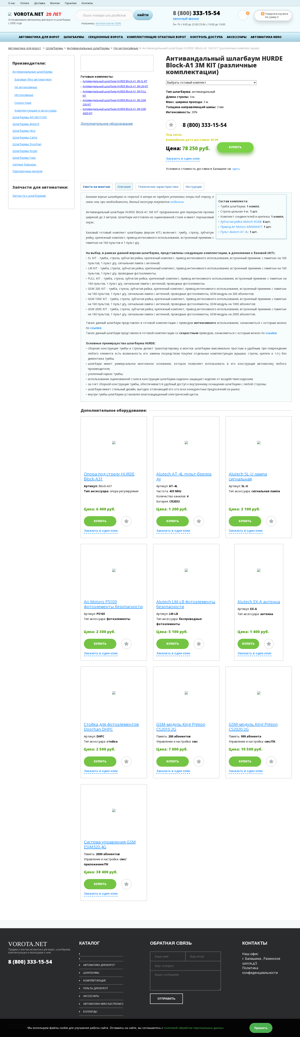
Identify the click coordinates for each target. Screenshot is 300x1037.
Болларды (90, 1011)
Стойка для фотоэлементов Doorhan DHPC (111, 727)
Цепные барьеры (24, 164)
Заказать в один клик (183, 158)
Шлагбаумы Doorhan (26, 144)
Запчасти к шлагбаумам (29, 196)
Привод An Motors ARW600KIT (241, 227)
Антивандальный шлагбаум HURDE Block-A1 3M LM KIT (115, 86)
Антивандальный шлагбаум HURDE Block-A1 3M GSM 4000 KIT (114, 111)
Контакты (87, 3)
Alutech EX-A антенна (259, 601)
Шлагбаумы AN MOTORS (29, 117)
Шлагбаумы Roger (25, 151)
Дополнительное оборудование (107, 123)
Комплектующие (94, 980)
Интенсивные (23, 95)
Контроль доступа (206, 37)
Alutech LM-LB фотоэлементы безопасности (185, 604)
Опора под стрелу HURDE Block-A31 (109, 476)
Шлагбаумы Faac (24, 158)
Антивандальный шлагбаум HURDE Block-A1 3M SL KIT (115, 81)
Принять (261, 1028)
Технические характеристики (158, 187)
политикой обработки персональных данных (193, 1027)
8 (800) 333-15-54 (205, 125)
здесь (236, 169)
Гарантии (71, 3)
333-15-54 (196, 13)
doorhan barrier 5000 (108, 23)
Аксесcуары (237, 37)
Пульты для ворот (95, 988)
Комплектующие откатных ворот (156, 37)
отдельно (177, 202)
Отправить (166, 998)
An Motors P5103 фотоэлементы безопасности (113, 604)
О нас (11, 3)
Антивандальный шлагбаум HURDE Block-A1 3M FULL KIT (114, 93)
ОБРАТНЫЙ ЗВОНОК (186, 19)
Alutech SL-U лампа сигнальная (248, 476)
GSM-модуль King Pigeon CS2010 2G (180, 727)
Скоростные (22, 103)
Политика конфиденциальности (260, 970)
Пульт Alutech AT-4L (234, 232)
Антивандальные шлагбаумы (88, 48)
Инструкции (194, 187)
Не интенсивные (125, 48)
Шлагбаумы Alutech (25, 124)
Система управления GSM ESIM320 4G (110, 844)
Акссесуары (91, 996)
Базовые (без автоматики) (33, 79)
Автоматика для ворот (39, 37)
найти (143, 15)
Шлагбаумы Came (24, 137)
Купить (235, 147)
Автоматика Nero (266, 37)
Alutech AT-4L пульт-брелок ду (184, 476)
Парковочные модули (27, 171)
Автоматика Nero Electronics (103, 1004)
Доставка (39, 3)
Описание (124, 187)
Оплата (24, 3)
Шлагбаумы (74, 37)
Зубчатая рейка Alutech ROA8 (240, 222)
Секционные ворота (105, 37)
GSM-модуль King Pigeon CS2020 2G (253, 727)
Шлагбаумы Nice (24, 131)
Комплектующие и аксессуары (35, 110)
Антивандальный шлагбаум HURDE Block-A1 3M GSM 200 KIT (114, 102)
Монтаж (55, 3)
